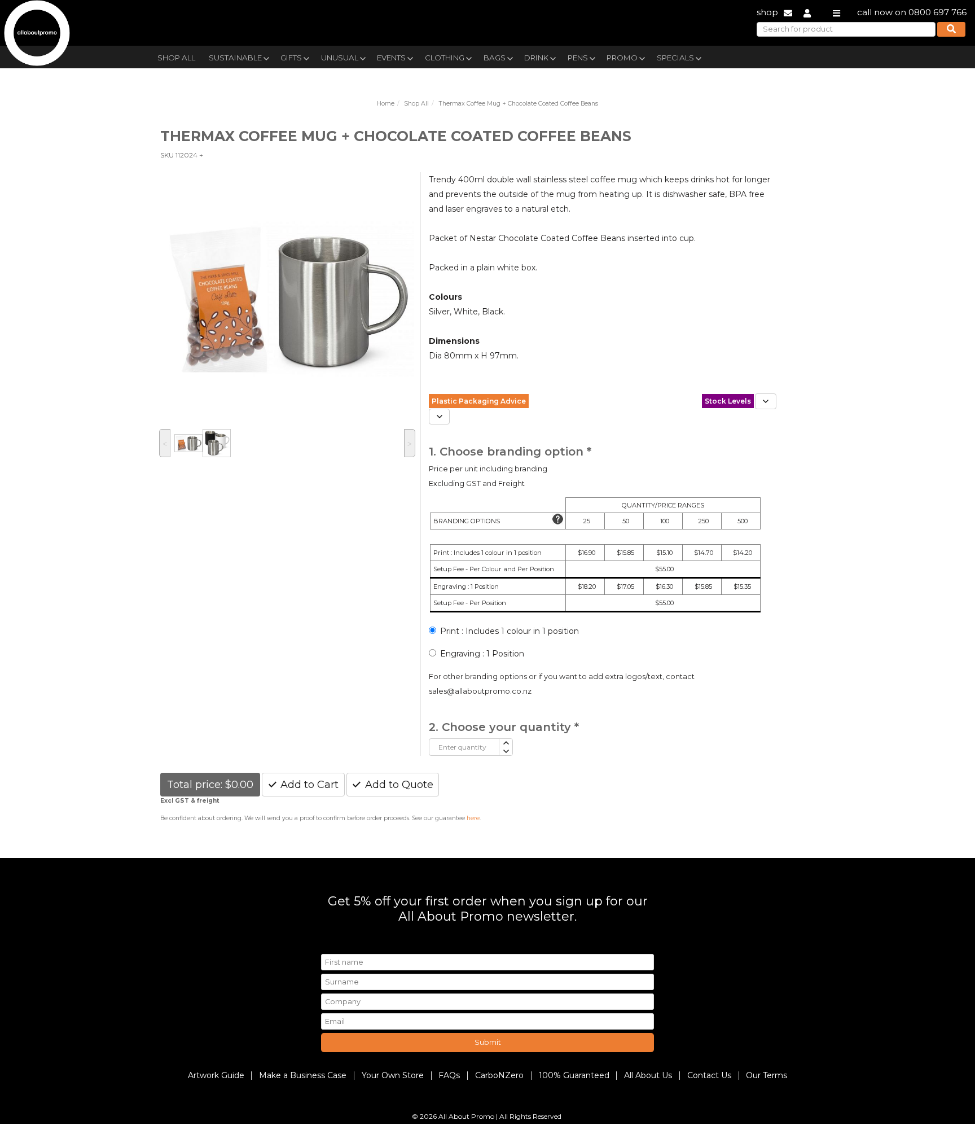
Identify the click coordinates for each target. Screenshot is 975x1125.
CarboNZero (499, 1075)
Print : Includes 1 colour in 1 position (509, 631)
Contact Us (709, 1075)
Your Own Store (393, 1075)
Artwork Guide (216, 1075)
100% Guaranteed (574, 1075)
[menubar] (461, 57)
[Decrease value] (505, 751)
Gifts (291, 57)
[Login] (807, 12)
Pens (578, 57)
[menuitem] (176, 56)
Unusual (339, 57)
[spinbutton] (464, 747)
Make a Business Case (302, 1075)
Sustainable (235, 57)
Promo (622, 57)
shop (767, 12)
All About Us (648, 1075)
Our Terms (766, 1075)
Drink (536, 57)
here (473, 818)
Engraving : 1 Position (482, 654)
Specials (675, 57)
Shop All (176, 57)
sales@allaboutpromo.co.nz (480, 691)
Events (391, 57)
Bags (495, 57)
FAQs (449, 1075)
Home (385, 103)
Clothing (444, 57)
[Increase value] (505, 743)
